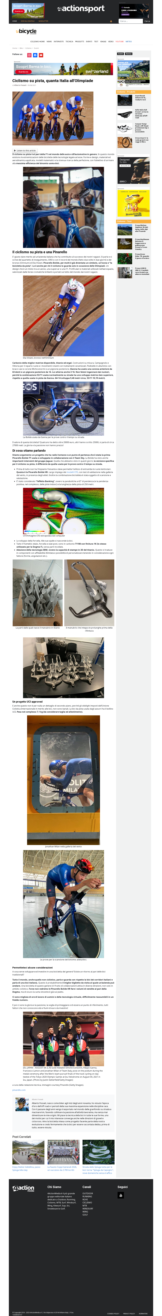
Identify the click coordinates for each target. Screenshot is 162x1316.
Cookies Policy (113, 1314)
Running (87, 1196)
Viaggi (103, 41)
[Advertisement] (28, 1262)
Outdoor (88, 1193)
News (49, 41)
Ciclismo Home (37, 41)
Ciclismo (28, 48)
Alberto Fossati (20, 85)
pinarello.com (19, 1090)
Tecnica (69, 41)
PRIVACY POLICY (129, 1314)
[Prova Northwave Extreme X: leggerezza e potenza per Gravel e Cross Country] (125, 243)
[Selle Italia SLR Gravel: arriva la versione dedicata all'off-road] (125, 114)
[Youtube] (111, 21)
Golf (85, 1214)
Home (14, 21)
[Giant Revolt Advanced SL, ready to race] (125, 100)
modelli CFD (72, 472)
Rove (85, 1199)
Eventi (89, 41)
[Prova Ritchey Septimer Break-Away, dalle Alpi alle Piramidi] (125, 229)
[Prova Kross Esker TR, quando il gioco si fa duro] (125, 258)
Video (111, 41)
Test (96, 41)
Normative (143, 1314)
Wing (85, 1211)
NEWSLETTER (43, 21)
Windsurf (88, 1208)
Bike (21, 48)
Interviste (59, 41)
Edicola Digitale (28, 21)
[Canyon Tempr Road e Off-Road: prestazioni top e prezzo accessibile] (125, 128)
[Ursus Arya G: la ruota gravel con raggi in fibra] (125, 142)
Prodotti (79, 41)
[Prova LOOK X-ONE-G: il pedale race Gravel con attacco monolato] (125, 272)
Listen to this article (26, 150)
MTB (85, 1205)
